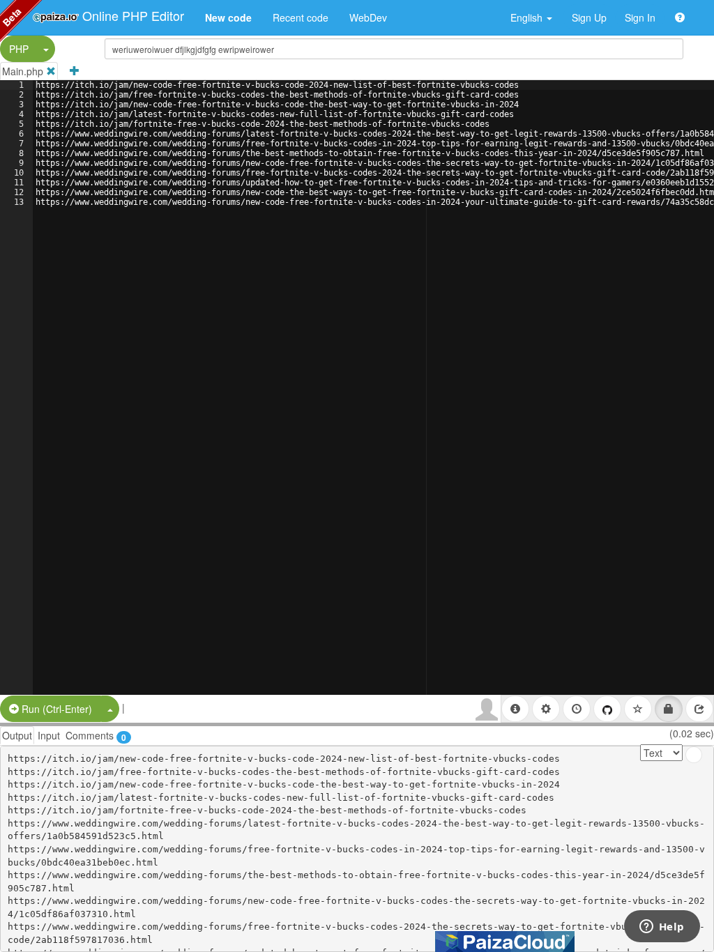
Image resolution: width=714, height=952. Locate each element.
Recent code (300, 17)
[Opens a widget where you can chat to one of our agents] (661, 927)
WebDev (368, 17)
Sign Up (589, 17)
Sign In (640, 17)
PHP (19, 49)
